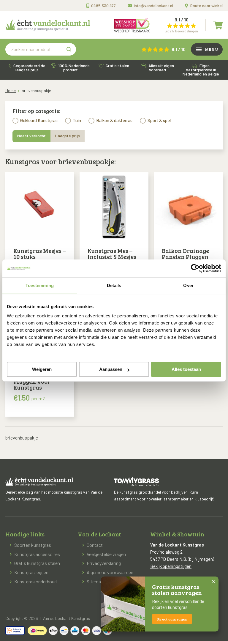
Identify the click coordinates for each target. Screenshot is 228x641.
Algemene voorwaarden (110, 572)
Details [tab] (114, 285)
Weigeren (42, 369)
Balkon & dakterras (114, 120)
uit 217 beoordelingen (181, 31)
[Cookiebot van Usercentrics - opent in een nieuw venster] (195, 268)
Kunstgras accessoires (37, 554)
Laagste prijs (67, 135)
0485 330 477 (103, 5)
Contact (95, 545)
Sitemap (95, 581)
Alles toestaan (186, 369)
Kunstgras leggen (31, 572)
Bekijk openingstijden (170, 566)
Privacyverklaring (104, 563)
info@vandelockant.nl (153, 5)
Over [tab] (188, 285)
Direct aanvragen (172, 619)
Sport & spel (159, 120)
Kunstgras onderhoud (35, 581)
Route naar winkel (206, 5)
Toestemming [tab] (40, 285)
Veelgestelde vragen (106, 554)
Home (10, 90)
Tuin (77, 120)
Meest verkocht (31, 135)
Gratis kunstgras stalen (37, 563)
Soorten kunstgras (32, 545)
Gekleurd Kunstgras (39, 120)
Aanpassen (110, 369)
